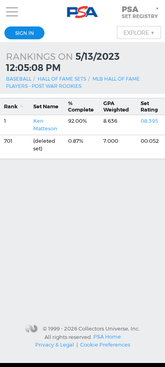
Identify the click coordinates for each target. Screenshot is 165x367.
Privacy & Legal (54, 344)
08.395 (149, 121)
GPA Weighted (116, 106)
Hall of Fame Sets (62, 79)
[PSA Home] (82, 12)
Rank (11, 106)
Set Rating (149, 106)
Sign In (24, 33)
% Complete (81, 106)
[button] (141, 12)
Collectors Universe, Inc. (109, 328)
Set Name (45, 106)
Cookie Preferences (105, 344)
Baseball (18, 79)
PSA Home (107, 336)
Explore (139, 32)
